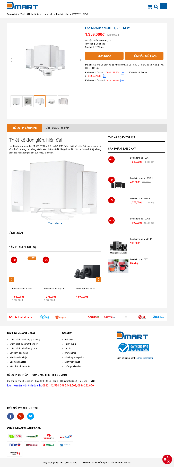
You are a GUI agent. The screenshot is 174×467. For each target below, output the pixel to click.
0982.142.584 (112, 72)
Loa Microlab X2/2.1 (54, 288)
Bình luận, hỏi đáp (57, 128)
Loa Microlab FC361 (22, 288)
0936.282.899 (112, 80)
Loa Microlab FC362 (140, 218)
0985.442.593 (94, 76)
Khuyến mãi (70, 353)
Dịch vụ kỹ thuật (72, 362)
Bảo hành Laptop (18, 362)
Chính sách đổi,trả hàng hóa (23, 348)
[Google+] (20, 416)
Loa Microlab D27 (138, 259)
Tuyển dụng (70, 344)
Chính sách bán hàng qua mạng (25, 339)
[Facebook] (10, 416)
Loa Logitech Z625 (85, 288)
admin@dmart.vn (144, 358)
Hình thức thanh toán (20, 366)
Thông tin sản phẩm (24, 128)
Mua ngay (104, 56)
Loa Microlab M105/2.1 (141, 178)
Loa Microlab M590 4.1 (141, 239)
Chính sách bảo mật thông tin (24, 344)
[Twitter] (30, 416)
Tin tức (68, 348)
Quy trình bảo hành (19, 353)
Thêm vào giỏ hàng (144, 56)
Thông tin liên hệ (73, 366)
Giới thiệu (69, 339)
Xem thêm (53, 223)
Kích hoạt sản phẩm (74, 357)
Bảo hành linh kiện (18, 357)
